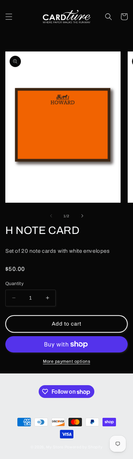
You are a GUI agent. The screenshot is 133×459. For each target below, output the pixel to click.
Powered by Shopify (84, 447)
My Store (54, 447)
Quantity (14, 283)
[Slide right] (82, 216)
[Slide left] (51, 216)
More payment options (66, 361)
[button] (9, 16)
